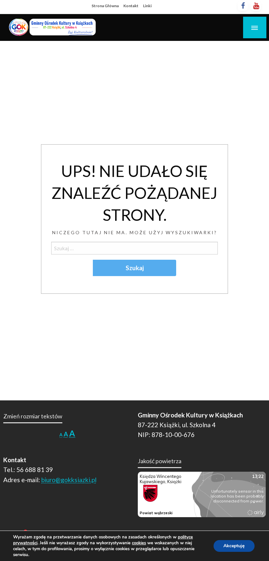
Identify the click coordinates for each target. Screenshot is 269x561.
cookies (139, 543)
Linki (147, 5)
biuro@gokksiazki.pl (68, 479)
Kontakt (130, 5)
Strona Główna (105, 5)
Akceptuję (234, 546)
